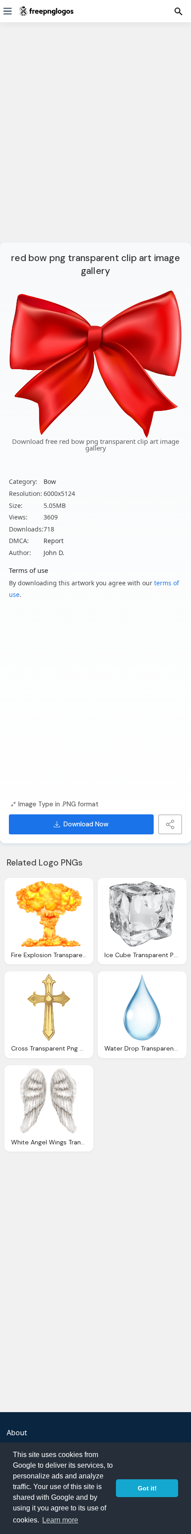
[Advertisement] (95, 138)
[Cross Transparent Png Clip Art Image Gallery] (49, 1007)
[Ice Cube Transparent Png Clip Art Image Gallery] (142, 914)
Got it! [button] (147, 1488)
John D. (54, 552)
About (17, 1432)
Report (54, 540)
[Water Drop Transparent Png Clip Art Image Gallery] (142, 1007)
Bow (50, 481)
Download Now (86, 824)
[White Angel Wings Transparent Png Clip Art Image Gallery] (49, 1101)
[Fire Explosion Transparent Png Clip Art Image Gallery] (49, 914)
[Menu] (7, 11)
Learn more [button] (60, 1520)
